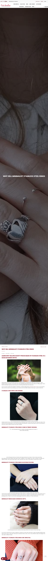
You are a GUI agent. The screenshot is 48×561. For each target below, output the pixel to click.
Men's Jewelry (32, 4)
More (33, 6)
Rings (27, 4)
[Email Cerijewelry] (6, 1)
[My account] (45, 5)
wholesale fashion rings (33, 386)
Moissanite (21, 6)
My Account (38, 1)
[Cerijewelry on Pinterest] (3, 1)
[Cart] (47, 6)
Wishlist (42, 1)
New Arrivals (16, 4)
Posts (6, 346)
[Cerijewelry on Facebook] (2, 1)
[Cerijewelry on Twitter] (1, 1)
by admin (3, 353)
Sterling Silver (28, 6)
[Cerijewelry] (5, 5)
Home (3, 346)
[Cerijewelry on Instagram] (5, 1)
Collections (22, 4)
